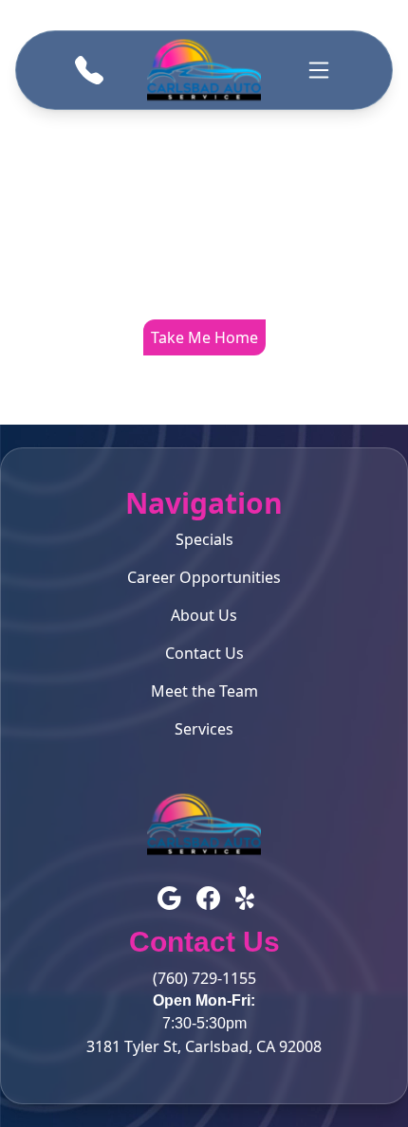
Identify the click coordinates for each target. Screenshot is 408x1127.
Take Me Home (204, 337)
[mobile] (319, 70)
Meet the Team (204, 691)
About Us (204, 615)
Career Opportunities (204, 577)
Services (204, 728)
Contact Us (204, 653)
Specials (204, 539)
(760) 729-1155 (204, 978)
